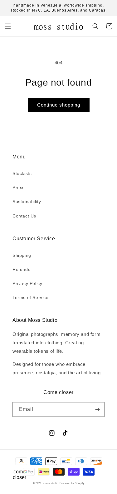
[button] (8, 26)
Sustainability (26, 201)
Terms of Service (30, 297)
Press (18, 187)
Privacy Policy (27, 283)
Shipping (21, 255)
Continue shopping (58, 104)
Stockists (22, 173)
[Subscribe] (97, 409)
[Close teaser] (33, 460)
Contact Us (24, 215)
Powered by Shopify (72, 483)
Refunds (21, 269)
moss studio (50, 483)
